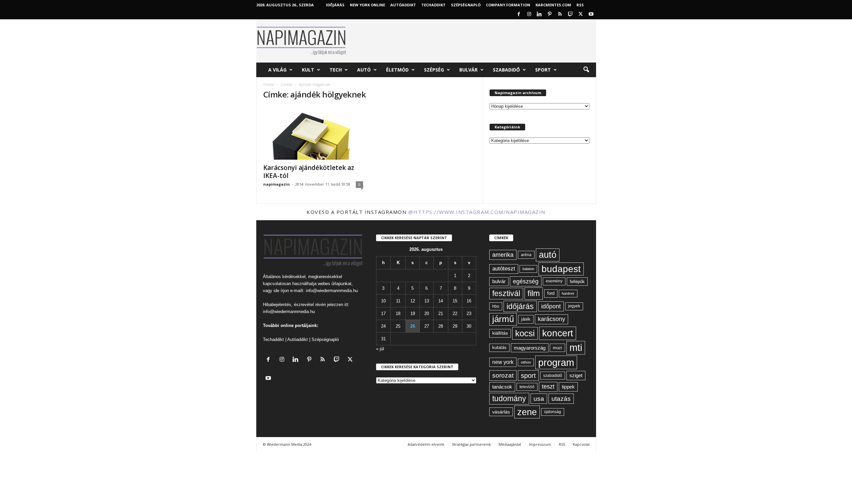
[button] (586, 70)
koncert (557, 333)
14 (440, 300)
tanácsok (502, 387)
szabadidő (552, 375)
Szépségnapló (466, 4)
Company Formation (508, 4)
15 (455, 300)
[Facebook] (519, 14)
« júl (380, 348)
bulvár (499, 281)
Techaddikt (273, 339)
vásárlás (501, 411)
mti (575, 347)
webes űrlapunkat (334, 283)
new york (503, 362)
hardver (568, 293)
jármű (503, 319)
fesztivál (506, 293)
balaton (528, 269)
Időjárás (335, 4)
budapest (561, 269)
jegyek (574, 306)
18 (398, 313)
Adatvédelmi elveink (426, 444)
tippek (568, 387)
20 (426, 313)
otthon (526, 362)
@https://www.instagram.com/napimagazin (476, 212)
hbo (495, 306)
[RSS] (560, 14)
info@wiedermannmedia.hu (332, 290)
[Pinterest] (550, 14)
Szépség (434, 70)
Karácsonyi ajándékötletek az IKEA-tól (308, 171)
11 (398, 300)
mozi (557, 347)
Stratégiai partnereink (471, 444)
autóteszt (503, 268)
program (556, 362)
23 (469, 313)
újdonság (552, 412)
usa (538, 398)
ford (550, 293)
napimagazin (276, 184)
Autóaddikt (297, 339)
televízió (527, 387)
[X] (581, 14)
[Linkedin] (539, 14)
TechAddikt (433, 4)
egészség (525, 281)
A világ (277, 70)
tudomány (509, 398)
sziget (575, 375)
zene (527, 412)
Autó (364, 70)
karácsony (551, 319)
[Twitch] (570, 14)
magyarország (529, 348)
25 (398, 326)
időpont (551, 306)
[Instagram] (529, 14)
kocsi (525, 333)
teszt (548, 386)
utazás (561, 398)
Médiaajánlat (510, 444)
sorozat (503, 375)
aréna (526, 254)
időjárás (520, 306)
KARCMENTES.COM (553, 4)
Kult (308, 70)
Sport (543, 70)
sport (528, 375)
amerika (503, 254)
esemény (554, 281)
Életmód (397, 70)
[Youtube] (591, 14)
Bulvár (468, 70)
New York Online (367, 4)
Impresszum (540, 444)
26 (412, 326)
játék (526, 319)
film (534, 293)
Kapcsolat (581, 444)
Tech (335, 70)
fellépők (577, 281)
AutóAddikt (403, 4)
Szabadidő (506, 70)
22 (455, 313)
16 (469, 300)
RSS (580, 4)
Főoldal (268, 84)
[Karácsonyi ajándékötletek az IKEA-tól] (313, 133)
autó (547, 255)
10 (383, 300)
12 (412, 300)
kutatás (499, 347)
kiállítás (500, 333)
